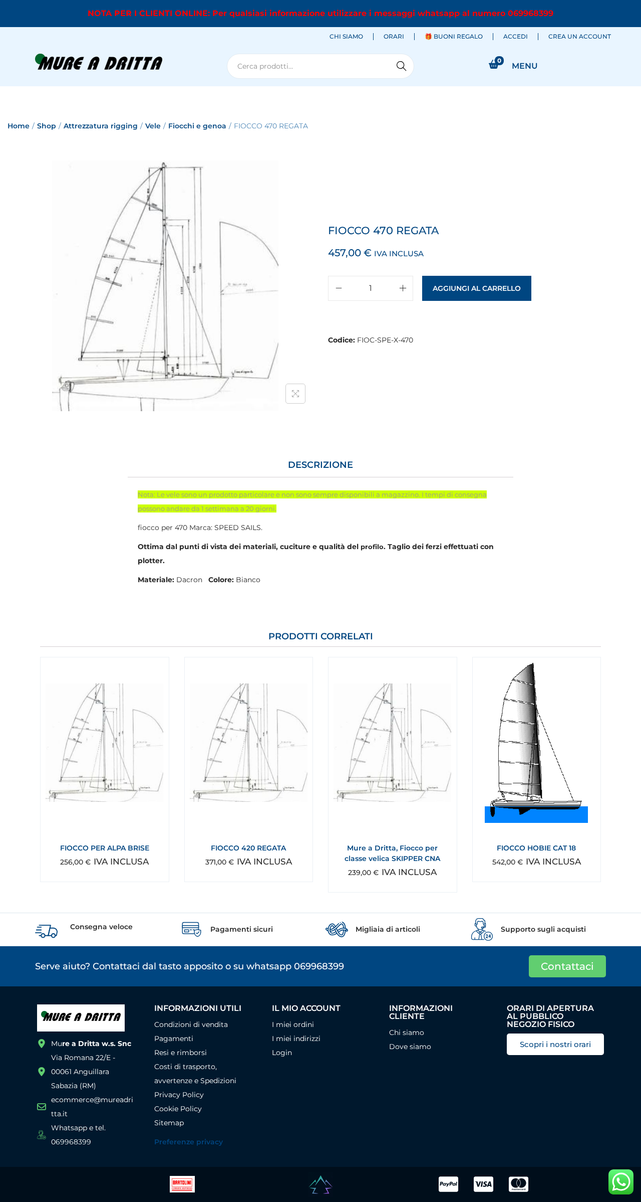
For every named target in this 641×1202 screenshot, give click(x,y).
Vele (153, 125)
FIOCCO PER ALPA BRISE (104, 847)
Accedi (515, 36)
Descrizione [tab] (320, 464)
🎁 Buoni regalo (454, 36)
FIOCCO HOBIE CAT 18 (536, 847)
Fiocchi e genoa (197, 125)
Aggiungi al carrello (477, 288)
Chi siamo (346, 36)
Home (19, 125)
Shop (46, 125)
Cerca (402, 66)
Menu (525, 66)
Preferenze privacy (188, 1141)
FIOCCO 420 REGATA (248, 847)
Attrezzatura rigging (101, 125)
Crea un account (579, 36)
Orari (394, 36)
